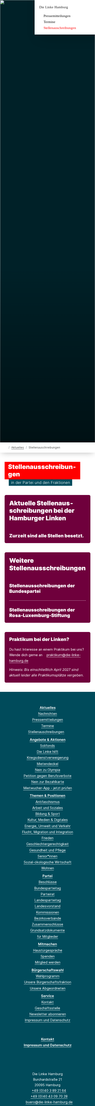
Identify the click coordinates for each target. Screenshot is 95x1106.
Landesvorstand (47, 906)
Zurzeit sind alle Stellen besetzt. (46, 535)
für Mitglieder (47, 936)
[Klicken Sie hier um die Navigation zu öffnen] (88, 7)
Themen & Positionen (47, 795)
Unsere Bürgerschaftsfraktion (47, 982)
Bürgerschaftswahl (48, 970)
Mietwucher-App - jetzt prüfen (47, 788)
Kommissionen (47, 912)
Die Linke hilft (47, 751)
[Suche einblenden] (75, 7)
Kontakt (47, 1002)
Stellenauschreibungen (60, 28)
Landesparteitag (47, 900)
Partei (47, 876)
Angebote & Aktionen (47, 739)
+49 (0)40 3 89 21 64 (49, 1090)
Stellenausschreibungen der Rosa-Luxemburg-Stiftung (42, 612)
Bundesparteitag (47, 888)
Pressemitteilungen (57, 16)
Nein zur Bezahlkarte (47, 782)
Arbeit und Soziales (47, 808)
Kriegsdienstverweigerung (47, 757)
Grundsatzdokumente (47, 930)
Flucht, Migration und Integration (47, 832)
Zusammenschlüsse (47, 924)
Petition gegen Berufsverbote (47, 776)
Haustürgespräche (47, 950)
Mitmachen (47, 944)
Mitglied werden (47, 962)
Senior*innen (47, 856)
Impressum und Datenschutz (47, 1020)
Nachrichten (47, 713)
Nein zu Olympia (47, 770)
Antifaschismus (48, 802)
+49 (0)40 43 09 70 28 (49, 1096)
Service (47, 996)
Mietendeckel (47, 764)
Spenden (48, 956)
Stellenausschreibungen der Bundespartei (42, 588)
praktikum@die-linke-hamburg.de (45, 658)
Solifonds (47, 745)
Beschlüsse (48, 882)
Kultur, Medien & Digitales (47, 820)
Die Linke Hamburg (53, 7)
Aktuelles (17, 447)
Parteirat (48, 894)
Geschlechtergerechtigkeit (47, 844)
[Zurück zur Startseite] (6, 447)
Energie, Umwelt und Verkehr (47, 826)
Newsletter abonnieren (47, 1014)
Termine (49, 22)
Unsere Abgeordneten (47, 988)
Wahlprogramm (47, 976)
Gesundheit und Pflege (47, 850)
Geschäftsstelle (47, 1008)
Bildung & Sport (47, 814)
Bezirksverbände (47, 918)
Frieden (47, 838)
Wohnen (47, 868)
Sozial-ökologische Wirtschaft (47, 862)
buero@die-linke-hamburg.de (49, 1102)
